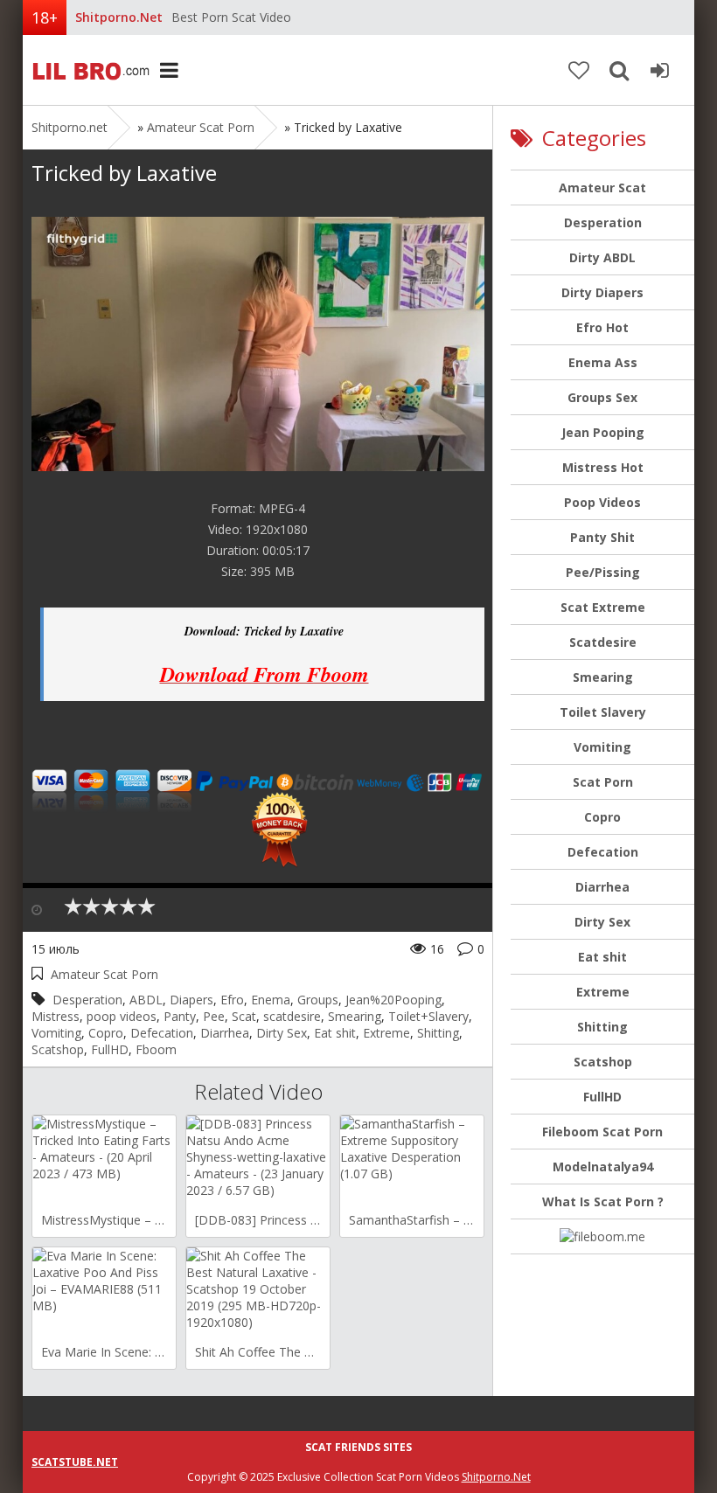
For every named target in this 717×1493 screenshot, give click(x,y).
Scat (244, 1016)
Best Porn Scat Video (231, 17)
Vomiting (56, 1032)
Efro (232, 999)
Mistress (55, 1016)
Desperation (87, 999)
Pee (214, 1016)
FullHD (110, 1049)
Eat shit (335, 1032)
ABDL (146, 999)
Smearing (354, 1016)
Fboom (156, 1049)
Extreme (386, 1032)
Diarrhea (224, 1032)
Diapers (191, 999)
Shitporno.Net (496, 1476)
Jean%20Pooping (393, 999)
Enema (270, 999)
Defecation (161, 1032)
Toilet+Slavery (428, 1016)
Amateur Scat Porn (200, 127)
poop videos (122, 1016)
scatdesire (292, 1016)
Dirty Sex (281, 1032)
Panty (180, 1016)
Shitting (438, 1032)
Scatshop (57, 1049)
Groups (317, 999)
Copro (105, 1032)
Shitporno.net (88, 70)
